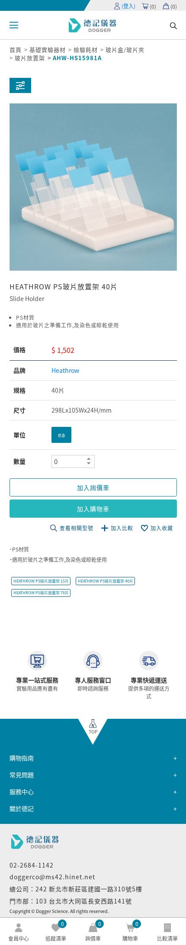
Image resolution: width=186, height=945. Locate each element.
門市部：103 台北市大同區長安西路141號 (71, 901)
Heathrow (65, 370)
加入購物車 (93, 508)
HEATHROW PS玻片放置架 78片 (41, 593)
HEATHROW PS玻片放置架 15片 (41, 581)
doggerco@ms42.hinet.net (52, 876)
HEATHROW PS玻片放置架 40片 (105, 581)
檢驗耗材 (86, 49)
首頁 (16, 49)
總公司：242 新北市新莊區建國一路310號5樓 (76, 888)
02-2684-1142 (32, 865)
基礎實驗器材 (47, 49)
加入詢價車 (93, 487)
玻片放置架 (30, 58)
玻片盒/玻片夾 (125, 49)
